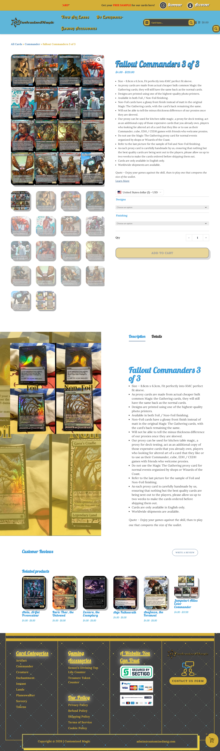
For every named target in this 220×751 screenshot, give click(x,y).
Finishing (121, 215)
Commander (32, 44)
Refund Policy (77, 711)
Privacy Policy (78, 705)
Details (157, 336)
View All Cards (75, 16)
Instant (21, 684)
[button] (99, 60)
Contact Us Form (188, 680)
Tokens (21, 707)
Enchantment (25, 678)
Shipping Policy (79, 716)
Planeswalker (25, 695)
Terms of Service (80, 722)
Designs (121, 199)
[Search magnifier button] (191, 22)
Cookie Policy (77, 728)
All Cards (16, 44)
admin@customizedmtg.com (156, 741)
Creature (22, 672)
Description (137, 336)
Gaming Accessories (79, 28)
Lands (20, 689)
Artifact (21, 660)
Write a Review (185, 552)
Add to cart (162, 253)
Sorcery (21, 701)
